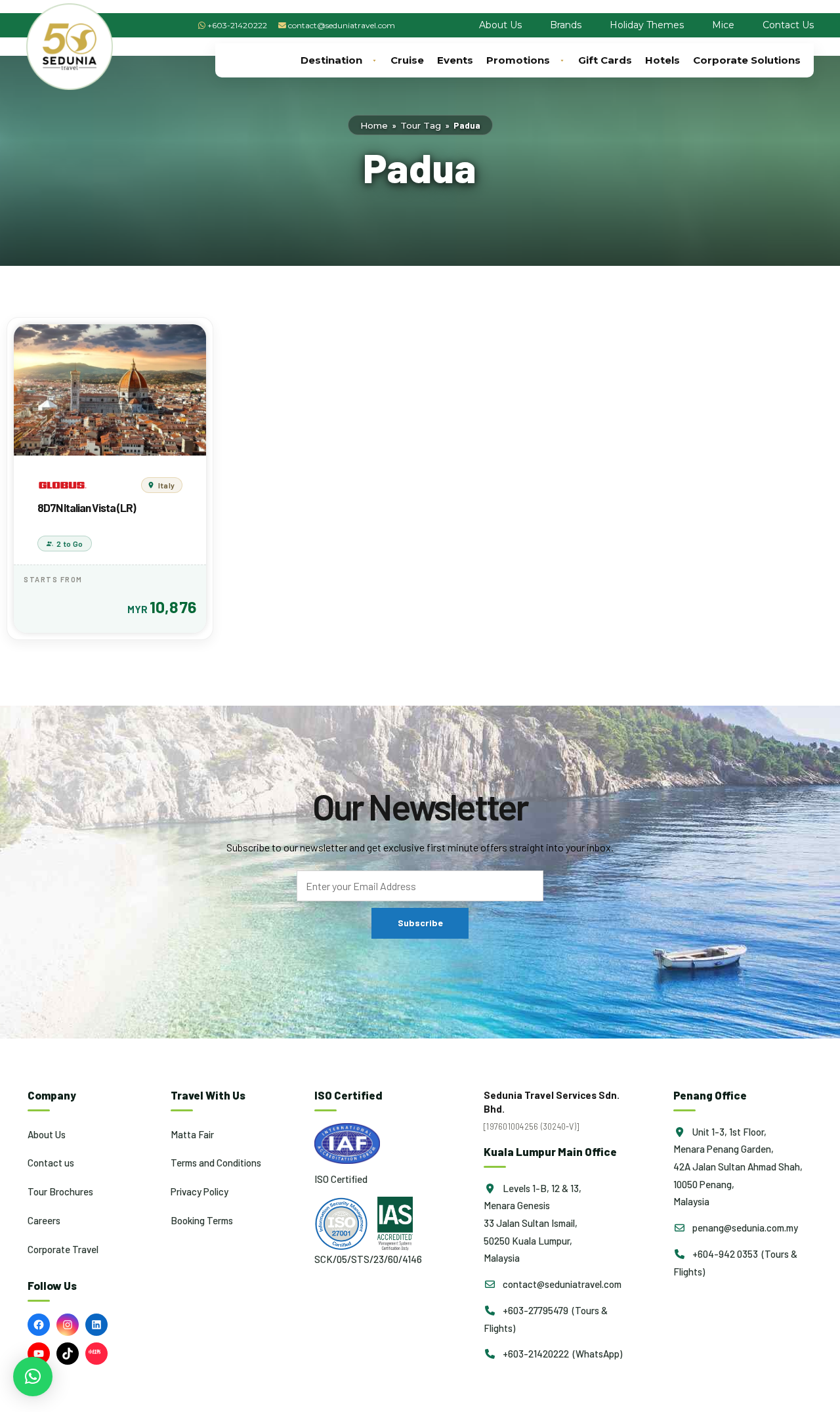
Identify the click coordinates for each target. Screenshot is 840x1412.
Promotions (518, 60)
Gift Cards (605, 60)
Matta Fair (192, 1134)
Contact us (51, 1162)
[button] (32, 1376)
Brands (565, 25)
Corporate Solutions (747, 60)
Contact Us (788, 25)
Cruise (407, 60)
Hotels (662, 60)
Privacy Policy (199, 1191)
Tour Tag (420, 125)
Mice (723, 25)
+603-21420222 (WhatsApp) (561, 1353)
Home (374, 125)
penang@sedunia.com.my (744, 1227)
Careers (44, 1220)
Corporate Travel (63, 1249)
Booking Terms (202, 1220)
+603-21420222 (237, 25)
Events (455, 60)
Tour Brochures (60, 1191)
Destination (331, 60)
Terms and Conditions (216, 1162)
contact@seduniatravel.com (341, 25)
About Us (500, 25)
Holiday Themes (647, 25)
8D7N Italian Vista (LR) (86, 507)
